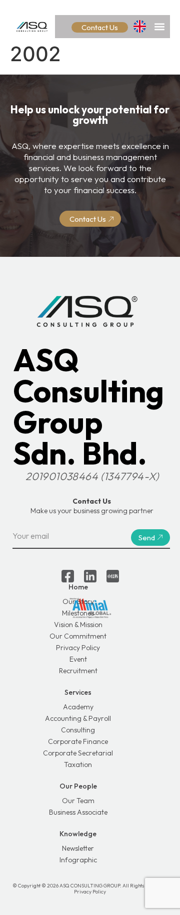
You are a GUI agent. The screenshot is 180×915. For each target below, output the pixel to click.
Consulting (78, 729)
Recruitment (78, 670)
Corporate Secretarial (78, 752)
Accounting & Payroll (78, 718)
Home (78, 586)
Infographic (78, 859)
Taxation (78, 764)
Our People (78, 786)
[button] (159, 26)
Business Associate (78, 812)
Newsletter (78, 848)
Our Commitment (78, 636)
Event (78, 659)
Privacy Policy (78, 647)
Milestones (78, 613)
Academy (78, 706)
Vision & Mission (78, 624)
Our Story (78, 601)
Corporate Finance (78, 741)
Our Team (78, 800)
